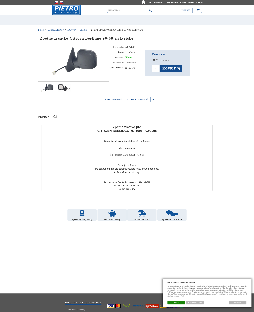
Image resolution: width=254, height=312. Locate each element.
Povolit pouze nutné (195, 302)
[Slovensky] (61, 2)
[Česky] (56, 2)
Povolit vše (176, 302)
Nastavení (237, 302)
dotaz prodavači (114, 99)
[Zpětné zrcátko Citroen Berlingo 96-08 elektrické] (73, 61)
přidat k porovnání (137, 99)
